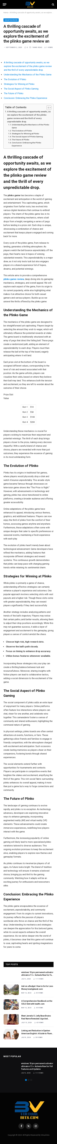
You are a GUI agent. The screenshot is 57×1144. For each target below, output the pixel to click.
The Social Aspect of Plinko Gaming (21, 88)
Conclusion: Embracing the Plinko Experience (25, 98)
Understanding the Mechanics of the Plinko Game (27, 74)
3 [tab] (31, 1080)
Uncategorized (11, 20)
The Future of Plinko (13, 93)
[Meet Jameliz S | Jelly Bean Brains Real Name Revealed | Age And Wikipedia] (11, 1019)
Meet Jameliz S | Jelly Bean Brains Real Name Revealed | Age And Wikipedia (36, 1018)
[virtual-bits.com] (30, 4)
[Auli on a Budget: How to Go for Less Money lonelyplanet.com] (11, 989)
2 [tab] (28, 1080)
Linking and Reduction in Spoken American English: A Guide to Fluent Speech (36, 1033)
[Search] (52, 4)
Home (5, 13)
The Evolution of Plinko (15, 79)
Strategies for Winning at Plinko (19, 84)
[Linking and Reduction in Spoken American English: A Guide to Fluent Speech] (11, 1034)
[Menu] (4, 4)
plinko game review (13, 279)
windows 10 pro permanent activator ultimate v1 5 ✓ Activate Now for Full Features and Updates (37, 975)
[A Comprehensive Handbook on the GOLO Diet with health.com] (11, 1004)
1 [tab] (26, 1080)
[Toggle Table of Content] (47, 107)
